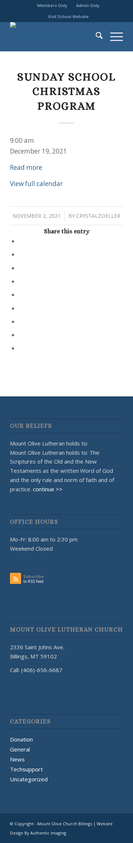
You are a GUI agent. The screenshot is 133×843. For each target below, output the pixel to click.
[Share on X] (21, 254)
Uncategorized (29, 779)
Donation (21, 739)
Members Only (52, 5)
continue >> (47, 489)
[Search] (95, 36)
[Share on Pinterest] (21, 281)
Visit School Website (68, 16)
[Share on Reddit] (21, 335)
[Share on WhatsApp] (21, 268)
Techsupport (26, 769)
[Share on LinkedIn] (21, 294)
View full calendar (36, 183)
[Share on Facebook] (21, 241)
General (20, 749)
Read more (26, 167)
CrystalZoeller (98, 215)
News (17, 759)
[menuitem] (52, 5)
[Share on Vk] (21, 321)
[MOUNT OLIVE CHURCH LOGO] (55, 36)
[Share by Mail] (21, 348)
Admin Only (87, 5)
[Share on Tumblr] (21, 308)
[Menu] (113, 36)
